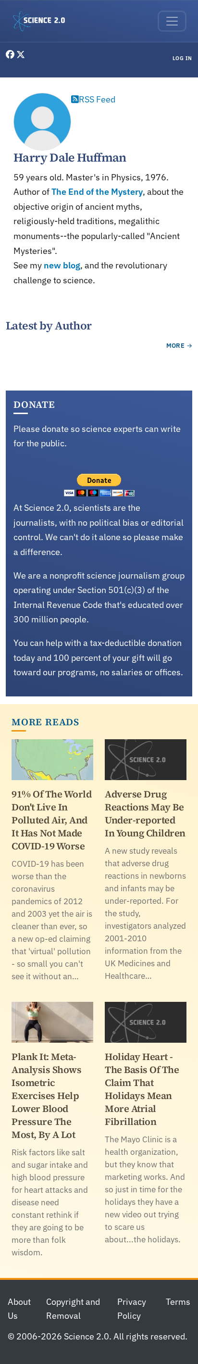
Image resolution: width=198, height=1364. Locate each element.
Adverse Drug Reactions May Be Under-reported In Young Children (145, 813)
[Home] (43, 21)
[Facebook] (11, 54)
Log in (182, 58)
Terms (178, 1301)
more (175, 345)
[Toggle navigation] (172, 21)
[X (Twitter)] (20, 54)
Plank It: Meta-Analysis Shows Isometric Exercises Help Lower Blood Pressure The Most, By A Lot (46, 1095)
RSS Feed (97, 99)
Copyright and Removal (73, 1308)
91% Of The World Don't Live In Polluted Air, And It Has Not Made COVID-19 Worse (51, 820)
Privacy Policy (131, 1308)
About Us (19, 1308)
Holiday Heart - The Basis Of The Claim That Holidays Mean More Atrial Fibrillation (142, 1089)
